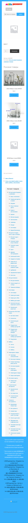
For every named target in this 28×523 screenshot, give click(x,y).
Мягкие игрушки (15, 217)
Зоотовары (12, 290)
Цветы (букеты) (9, 178)
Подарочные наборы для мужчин (16, 335)
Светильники (14, 219)
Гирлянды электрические (14, 355)
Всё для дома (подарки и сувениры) (15, 193)
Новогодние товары (14, 352)
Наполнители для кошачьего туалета (15, 303)
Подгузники (14, 339)
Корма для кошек (15, 295)
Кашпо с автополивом (14, 210)
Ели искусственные (15, 359)
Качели (12, 347)
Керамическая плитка (14, 389)
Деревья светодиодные (14, 252)
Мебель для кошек (15, 300)
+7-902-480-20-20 (11, 479)
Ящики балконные (15, 230)
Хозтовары (13, 227)
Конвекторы (14, 411)
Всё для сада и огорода (14, 237)
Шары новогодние (15, 375)
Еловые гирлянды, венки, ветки (15, 362)
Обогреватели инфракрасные (14, 421)
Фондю (12, 225)
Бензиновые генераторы (14, 405)
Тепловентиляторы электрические (16, 429)
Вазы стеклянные (15, 196)
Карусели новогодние (14, 369)
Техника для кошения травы (14, 266)
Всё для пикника (13, 278)
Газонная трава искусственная (15, 241)
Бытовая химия (14, 315)
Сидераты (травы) (15, 259)
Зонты (12, 344)
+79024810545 (12, 473)
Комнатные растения (13, 381)
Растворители (14, 393)
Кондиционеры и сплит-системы (15, 414)
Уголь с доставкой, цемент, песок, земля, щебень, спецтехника (14, 181)
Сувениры (13, 222)
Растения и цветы (13, 378)
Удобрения (13, 270)
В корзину (14, 51)
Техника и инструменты (12, 400)
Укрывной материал (16, 272)
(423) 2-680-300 (11, 487)
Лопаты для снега (15, 418)
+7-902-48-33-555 (12, 465)
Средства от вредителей (14, 262)
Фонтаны (13, 275)
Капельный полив (15, 256)
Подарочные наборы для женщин (14, 331)
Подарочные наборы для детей (15, 325)
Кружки (11, 61)
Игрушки (13, 203)
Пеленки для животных (14, 308)
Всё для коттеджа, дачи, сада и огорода (14, 233)
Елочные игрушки (15, 366)
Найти (20, 14)
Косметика (13, 318)
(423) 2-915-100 (11, 491)
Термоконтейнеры (15, 287)
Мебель (11, 342)
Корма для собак (15, 298)
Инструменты (14, 408)
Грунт (12, 249)
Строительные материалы (12, 385)
